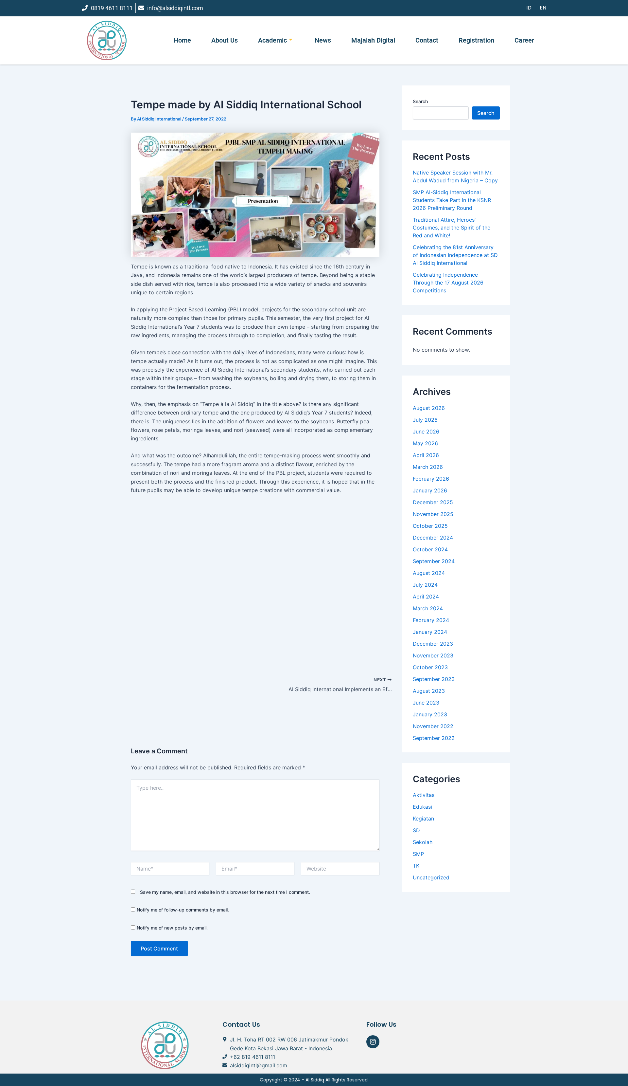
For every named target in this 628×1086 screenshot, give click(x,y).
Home (182, 40)
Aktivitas (423, 795)
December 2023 (433, 643)
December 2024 (433, 537)
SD (416, 830)
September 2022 (434, 738)
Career (524, 40)
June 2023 (426, 702)
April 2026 (426, 455)
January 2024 (430, 632)
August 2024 (429, 573)
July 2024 (425, 584)
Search (420, 101)
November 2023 (433, 655)
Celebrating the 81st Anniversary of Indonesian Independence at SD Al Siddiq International (455, 255)
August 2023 (429, 691)
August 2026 (429, 408)
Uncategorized (431, 877)
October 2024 (430, 549)
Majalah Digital (373, 40)
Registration (476, 40)
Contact (426, 40)
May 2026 (425, 443)
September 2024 (434, 561)
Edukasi (422, 806)
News (323, 40)
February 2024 (431, 620)
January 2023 (430, 714)
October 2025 (430, 526)
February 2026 (431, 478)
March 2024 (428, 608)
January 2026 (430, 490)
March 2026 (428, 467)
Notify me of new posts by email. (172, 927)
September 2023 (434, 679)
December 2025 (433, 502)
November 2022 (433, 726)
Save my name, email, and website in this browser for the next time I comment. (225, 892)
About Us (224, 40)
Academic (272, 40)
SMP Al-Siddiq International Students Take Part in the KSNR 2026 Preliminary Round (452, 200)
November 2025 (433, 514)
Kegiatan (423, 818)
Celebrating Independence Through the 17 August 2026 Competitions (448, 282)
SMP (418, 854)
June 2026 (426, 431)
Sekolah (422, 842)
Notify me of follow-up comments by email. (183, 909)
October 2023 (430, 667)
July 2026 (425, 419)
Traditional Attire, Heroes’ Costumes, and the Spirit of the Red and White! (451, 227)
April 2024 (426, 596)
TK (416, 865)
